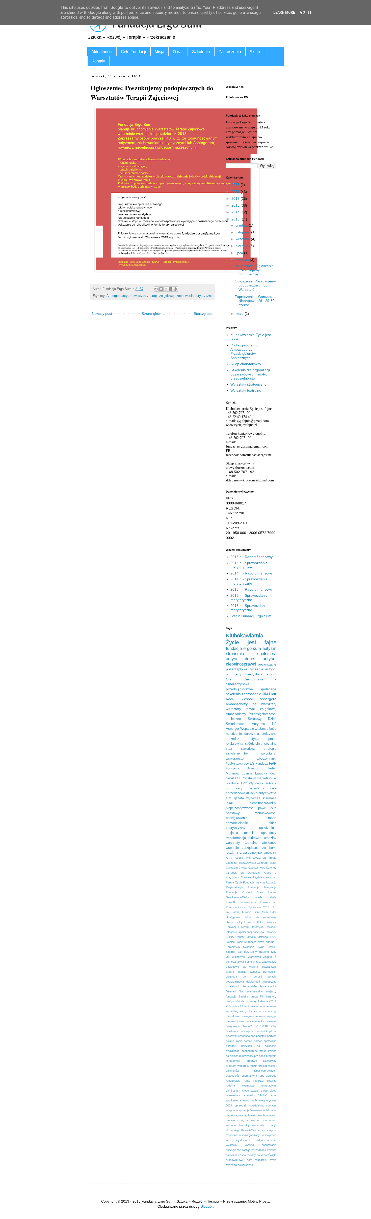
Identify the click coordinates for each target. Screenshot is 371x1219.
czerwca (243, 260)
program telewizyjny (261, 1060)
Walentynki (238, 956)
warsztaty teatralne (241, 843)
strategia (270, 748)
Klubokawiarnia (248, 902)
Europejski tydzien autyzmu (258, 877)
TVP (244, 783)
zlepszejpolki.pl (251, 852)
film (228, 798)
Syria (261, 946)
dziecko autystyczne (261, 793)
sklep (264, 1090)
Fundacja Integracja (262, 887)
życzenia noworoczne (239, 1164)
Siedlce (230, 941)
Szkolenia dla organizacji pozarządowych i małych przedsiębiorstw (250, 374)
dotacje (272, 976)
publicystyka (249, 1075)
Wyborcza (256, 783)
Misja (159, 52)
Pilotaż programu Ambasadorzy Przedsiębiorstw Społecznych (244, 351)
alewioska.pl (268, 966)
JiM (265, 694)
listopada (243, 232)
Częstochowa (256, 867)
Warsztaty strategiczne (248, 384)
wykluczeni (243, 1140)
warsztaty (268, 704)
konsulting (232, 1011)
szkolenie (233, 753)
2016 (236, 198)
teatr (253, 1115)
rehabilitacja (233, 1080)
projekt (262, 1065)
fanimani (231, 991)
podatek (261, 1035)
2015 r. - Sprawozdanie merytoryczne (249, 597)
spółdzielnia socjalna (260, 743)
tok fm (250, 753)
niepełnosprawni (241, 664)
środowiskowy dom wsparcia (246, 1159)
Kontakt (98, 61)
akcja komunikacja (249, 961)
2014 (236, 212)
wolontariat (268, 753)
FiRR (272, 763)
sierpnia (242, 246)
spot (273, 1095)
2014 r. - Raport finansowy (251, 573)
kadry (253, 1001)
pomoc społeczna (265, 1041)
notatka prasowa (265, 1021)
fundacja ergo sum (243, 648)
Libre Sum (261, 912)
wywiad (249, 1144)
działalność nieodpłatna (261, 981)
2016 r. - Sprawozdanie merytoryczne (249, 608)
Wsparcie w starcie (254, 728)
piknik (272, 1031)
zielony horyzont (257, 1155)
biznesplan (269, 971)
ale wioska (250, 966)
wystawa (231, 1144)
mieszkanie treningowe (240, 1016)
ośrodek (262, 1031)
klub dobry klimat (236, 1006)
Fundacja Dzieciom (243, 768)
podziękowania (236, 818)
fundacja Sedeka (237, 996)
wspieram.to (235, 758)
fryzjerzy (271, 991)
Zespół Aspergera (259, 699)
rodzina (230, 1085)
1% (274, 724)
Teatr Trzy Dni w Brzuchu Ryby (256, 951)
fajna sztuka (268, 986)
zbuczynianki (266, 758)
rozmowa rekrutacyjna (259, 1085)
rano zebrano (267, 1075)
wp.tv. (265, 1130)
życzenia (256, 669)
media (257, 1011)
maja (240, 314)
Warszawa (254, 956)
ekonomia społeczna (251, 653)
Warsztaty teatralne (245, 390)
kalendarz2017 (267, 1001)
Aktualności (101, 52)
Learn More (284, 12)
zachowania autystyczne (194, 296)
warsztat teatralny (238, 1125)
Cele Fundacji (133, 52)
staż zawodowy (241, 748)
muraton (260, 1016)
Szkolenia (201, 52)
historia (239, 1001)
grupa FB (257, 996)
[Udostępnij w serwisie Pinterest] (175, 289)
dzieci (254, 986)
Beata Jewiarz (247, 862)
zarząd (246, 1149)
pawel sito (267, 808)
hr (247, 1001)
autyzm (126, 296)
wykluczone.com (266, 1140)
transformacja (236, 838)
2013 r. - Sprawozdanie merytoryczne (249, 565)
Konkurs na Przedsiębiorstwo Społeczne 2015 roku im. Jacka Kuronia (251, 907)
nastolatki (231, 1021)
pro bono (259, 1055)
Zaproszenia (230, 52)
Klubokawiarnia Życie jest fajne (251, 639)
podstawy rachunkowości (251, 813)
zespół (242, 1155)
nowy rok (231, 1026)
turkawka (254, 838)
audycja (255, 971)
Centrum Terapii (267, 862)
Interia (258, 897)
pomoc (248, 1041)
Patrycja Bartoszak (257, 936)
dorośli (258, 976)
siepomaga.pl (250, 1090)
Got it (306, 12)
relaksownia (234, 743)
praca (272, 739)
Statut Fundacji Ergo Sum (250, 616)
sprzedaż (240, 1105)
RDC (273, 936)
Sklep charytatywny (245, 364)
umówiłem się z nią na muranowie (251, 1120)
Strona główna (153, 314)
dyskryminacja (235, 981)
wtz (228, 1140)
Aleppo (239, 857)
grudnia (242, 225)
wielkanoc (269, 843)
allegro (230, 971)
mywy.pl (271, 1016)
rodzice (271, 1080)
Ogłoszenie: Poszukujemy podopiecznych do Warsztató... (255, 285)
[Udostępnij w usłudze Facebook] (170, 289)
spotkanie (232, 1100)
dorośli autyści (260, 658)
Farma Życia (234, 882)
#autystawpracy (237, 763)
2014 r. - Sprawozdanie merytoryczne (249, 581)
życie (273, 1159)
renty (247, 1080)
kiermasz (269, 798)
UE (228, 956)
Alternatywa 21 (256, 857)
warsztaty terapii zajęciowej (154, 296)
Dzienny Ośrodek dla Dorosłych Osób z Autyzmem (251, 872)
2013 (236, 219)
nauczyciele (246, 1021)
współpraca (269, 1135)
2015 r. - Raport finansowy (251, 589)
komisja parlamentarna (262, 1006)
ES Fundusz (259, 763)
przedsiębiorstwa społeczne (251, 689)
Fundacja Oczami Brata (244, 892)
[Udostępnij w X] (165, 289)
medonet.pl (269, 1011)
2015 (236, 205)
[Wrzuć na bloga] (161, 289)
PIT (237, 778)
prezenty (247, 1055)
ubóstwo (271, 1115)
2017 (236, 192)
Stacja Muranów (246, 941)
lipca (240, 253)
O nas (178, 52)
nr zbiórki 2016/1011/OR (253, 1026)
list (251, 1011)
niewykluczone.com (260, 674)
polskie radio (234, 1041)
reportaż (258, 1080)
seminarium (233, 1090)
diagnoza (231, 976)
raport (272, 818)
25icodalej (270, 852)
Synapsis (248, 946)
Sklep (255, 52)
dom (245, 976)
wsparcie (232, 848)
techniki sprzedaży (260, 833)
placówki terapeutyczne (240, 1035)
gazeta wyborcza (247, 798)
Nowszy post (102, 314)
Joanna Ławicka (254, 773)
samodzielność (237, 823)
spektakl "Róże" (255, 1095)
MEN (248, 917)
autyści (233, 658)
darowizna (251, 734)
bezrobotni (256, 788)
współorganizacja (249, 1135)
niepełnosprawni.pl (263, 803)
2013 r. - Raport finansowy (251, 557)
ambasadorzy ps (241, 704)
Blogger (207, 1206)
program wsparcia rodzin (241, 1065)
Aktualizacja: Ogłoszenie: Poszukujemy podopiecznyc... (255, 270)
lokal (229, 803)
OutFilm (258, 922)
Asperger (113, 296)
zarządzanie (259, 1149)
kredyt (244, 1011)
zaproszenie (251, 694)
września (243, 239)
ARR (229, 857)
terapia (261, 1115)
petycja (254, 739)
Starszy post (204, 314)
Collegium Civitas (236, 867)
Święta (272, 1155)
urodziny (270, 838)
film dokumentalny (251, 991)
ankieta (241, 971)
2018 (236, 185)
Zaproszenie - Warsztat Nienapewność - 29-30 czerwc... (255, 301)
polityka (271, 1035)
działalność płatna (237, 986)
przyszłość (233, 1075)
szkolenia (233, 694)
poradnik (231, 1045)
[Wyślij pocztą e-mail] (156, 289)
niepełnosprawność (240, 808)
